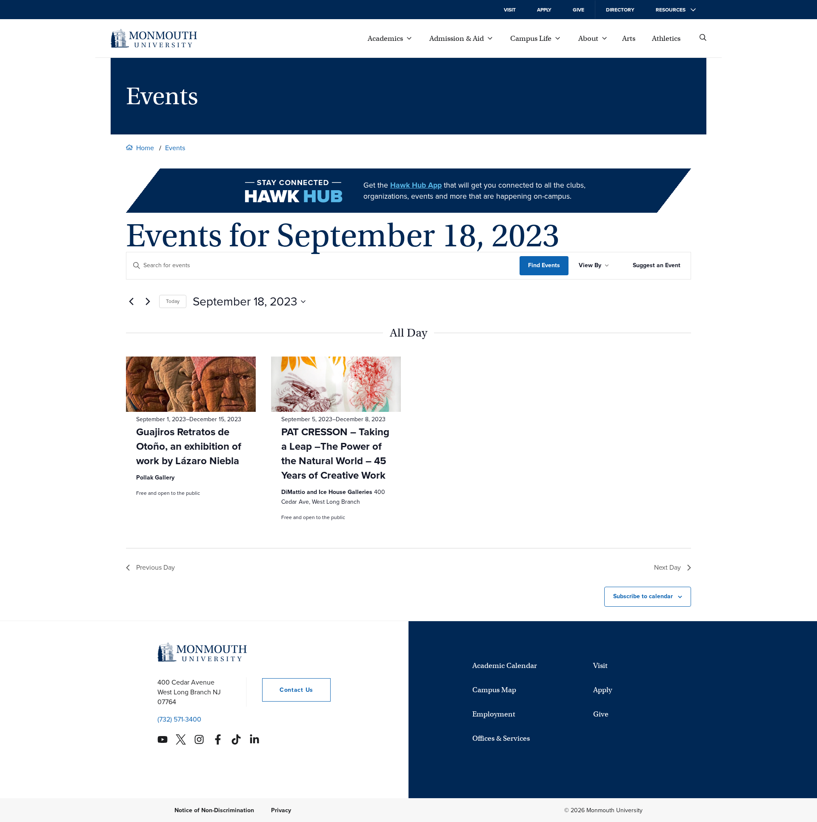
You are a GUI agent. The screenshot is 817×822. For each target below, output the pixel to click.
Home (145, 148)
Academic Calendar (504, 665)
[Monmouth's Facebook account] (218, 739)
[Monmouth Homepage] (154, 38)
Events (175, 148)
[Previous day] (131, 302)
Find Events (544, 265)
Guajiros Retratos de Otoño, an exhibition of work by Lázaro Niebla (188, 446)
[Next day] (148, 302)
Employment (493, 714)
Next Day (667, 567)
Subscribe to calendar (643, 596)
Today (173, 301)
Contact (287, 689)
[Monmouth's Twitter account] (181, 739)
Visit (510, 10)
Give (578, 10)
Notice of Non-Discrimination (214, 809)
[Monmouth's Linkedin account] (254, 739)
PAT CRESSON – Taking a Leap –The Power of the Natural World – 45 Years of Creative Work (335, 453)
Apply (544, 10)
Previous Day (155, 567)
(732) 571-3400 (179, 719)
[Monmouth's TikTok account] (236, 739)
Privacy (281, 809)
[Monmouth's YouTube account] (162, 739)
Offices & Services (501, 738)
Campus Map (494, 689)
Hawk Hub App (416, 185)
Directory (620, 10)
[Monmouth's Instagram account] (199, 739)
